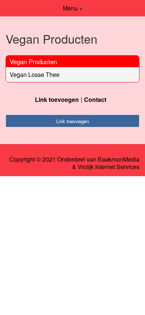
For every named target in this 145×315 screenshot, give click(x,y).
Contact (95, 99)
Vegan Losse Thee (34, 74)
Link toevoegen (57, 99)
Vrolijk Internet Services (108, 167)
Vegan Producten (33, 61)
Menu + (73, 8)
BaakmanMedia (118, 159)
